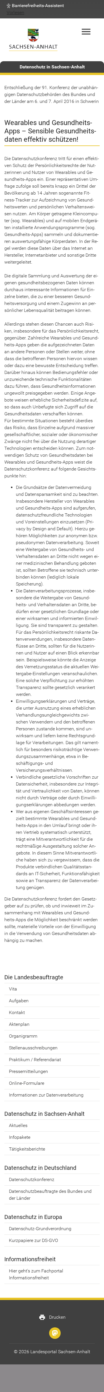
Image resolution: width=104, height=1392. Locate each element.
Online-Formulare (26, 1083)
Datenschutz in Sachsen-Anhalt (52, 67)
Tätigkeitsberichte (27, 1149)
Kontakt (17, 1012)
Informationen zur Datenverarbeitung (46, 1095)
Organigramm (23, 1036)
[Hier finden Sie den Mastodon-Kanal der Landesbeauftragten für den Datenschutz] (55, 1333)
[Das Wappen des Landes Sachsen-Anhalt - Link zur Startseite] (33, 40)
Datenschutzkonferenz (31, 1179)
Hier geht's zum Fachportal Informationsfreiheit (36, 1274)
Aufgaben (19, 1000)
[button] (35, 5)
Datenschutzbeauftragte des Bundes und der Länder (50, 1195)
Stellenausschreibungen (33, 1048)
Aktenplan (19, 1024)
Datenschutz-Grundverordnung (40, 1228)
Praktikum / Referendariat (35, 1059)
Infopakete (19, 1137)
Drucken (52, 1317)
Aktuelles (18, 1125)
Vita (13, 989)
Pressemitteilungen (28, 1071)
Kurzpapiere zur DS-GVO (33, 1240)
